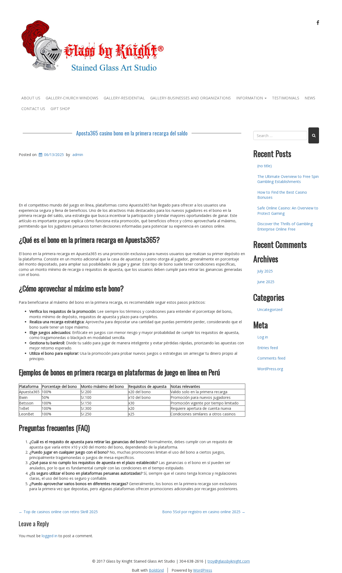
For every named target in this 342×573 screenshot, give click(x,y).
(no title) (264, 165)
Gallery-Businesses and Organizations (190, 97)
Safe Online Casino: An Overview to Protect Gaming (287, 210)
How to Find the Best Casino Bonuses (282, 195)
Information (250, 97)
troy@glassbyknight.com (229, 561)
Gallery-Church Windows (72, 97)
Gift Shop (60, 108)
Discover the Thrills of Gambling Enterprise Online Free (285, 226)
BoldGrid (156, 570)
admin (77, 154)
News (310, 97)
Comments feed (271, 358)
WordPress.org (270, 368)
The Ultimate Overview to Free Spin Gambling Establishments (288, 179)
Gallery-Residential (124, 97)
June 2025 (265, 281)
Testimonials (285, 97)
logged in (49, 535)
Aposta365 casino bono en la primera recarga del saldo (132, 133)
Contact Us (33, 108)
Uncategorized (269, 309)
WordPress (202, 570)
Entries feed (267, 347)
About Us (30, 97)
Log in (262, 337)
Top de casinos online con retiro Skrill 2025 (58, 511)
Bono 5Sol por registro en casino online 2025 (203, 511)
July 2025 (265, 271)
